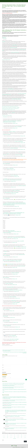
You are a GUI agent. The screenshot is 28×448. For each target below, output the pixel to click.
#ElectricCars (14, 203)
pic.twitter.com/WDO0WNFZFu (19, 141)
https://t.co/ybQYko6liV (8, 202)
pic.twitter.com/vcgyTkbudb (22, 185)
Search (25, 441)
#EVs (21, 203)
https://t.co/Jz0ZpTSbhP (6, 179)
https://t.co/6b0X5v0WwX (6, 163)
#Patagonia (10, 131)
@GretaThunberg (12, 212)
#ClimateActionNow (5, 203)
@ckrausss (13, 112)
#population (6, 244)
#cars (25, 203)
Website (3, 369)
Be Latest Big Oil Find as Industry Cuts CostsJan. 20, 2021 (8, 109)
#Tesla (23, 203)
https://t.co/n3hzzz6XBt (6, 320)
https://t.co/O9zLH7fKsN (11, 230)
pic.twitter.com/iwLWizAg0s (9, 283)
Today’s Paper (7, 115)
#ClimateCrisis (6, 212)
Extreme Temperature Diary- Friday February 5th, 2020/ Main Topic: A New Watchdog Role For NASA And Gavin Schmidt (14, 352)
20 (21, 436)
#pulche (8, 153)
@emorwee (6, 120)
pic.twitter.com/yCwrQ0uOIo (15, 272)
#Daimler (6, 204)
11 (14, 435)
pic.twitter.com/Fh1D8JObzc (14, 192)
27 (21, 437)
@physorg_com (24, 246)
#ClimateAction (5, 116)
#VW (3, 204)
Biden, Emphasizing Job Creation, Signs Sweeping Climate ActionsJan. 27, (10, 106)
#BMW (8, 204)
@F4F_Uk (4, 213)
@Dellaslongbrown (5, 121)
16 (7, 436)
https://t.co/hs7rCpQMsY (6, 260)
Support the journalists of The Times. (6, 59)
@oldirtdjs (13, 120)
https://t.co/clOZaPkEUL (6, 309)
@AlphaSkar (19, 120)
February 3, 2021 (13, 169)
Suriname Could (17, 108)
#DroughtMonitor (12, 260)
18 (14, 436)
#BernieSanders (14, 300)
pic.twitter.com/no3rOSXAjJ (7, 134)
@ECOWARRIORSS (18, 212)
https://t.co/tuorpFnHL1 (6, 277)
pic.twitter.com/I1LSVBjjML (19, 154)
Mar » (15, 438)
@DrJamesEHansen (8, 192)
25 (14, 437)
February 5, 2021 (22, 135)
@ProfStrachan (12, 213)
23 (7, 437)
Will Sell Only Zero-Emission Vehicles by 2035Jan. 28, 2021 (8, 108)
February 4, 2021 (15, 123)
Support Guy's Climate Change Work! (6, 373)
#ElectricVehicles (18, 203)
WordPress (25, 447)
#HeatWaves (23, 202)
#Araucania (4, 154)
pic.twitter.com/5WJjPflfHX (16, 302)
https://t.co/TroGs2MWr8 (18, 126)
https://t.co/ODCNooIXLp (14, 175)
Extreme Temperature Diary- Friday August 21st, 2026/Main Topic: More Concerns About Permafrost (13, 383)
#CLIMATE (5, 178)
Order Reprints (4, 115)
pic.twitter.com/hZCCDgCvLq (7, 232)
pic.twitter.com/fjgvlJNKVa (12, 296)
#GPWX (11, 179)
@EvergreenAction (11, 231)
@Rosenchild (9, 120)
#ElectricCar (10, 203)
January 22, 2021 (12, 317)
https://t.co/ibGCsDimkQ (16, 190)
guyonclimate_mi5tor (9, 8)
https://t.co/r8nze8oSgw (17, 213)
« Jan (13, 438)
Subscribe (10, 115)
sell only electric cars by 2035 (13, 47)
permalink (11, 345)
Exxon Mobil (3, 41)
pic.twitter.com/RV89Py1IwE (21, 237)
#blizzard (5, 251)
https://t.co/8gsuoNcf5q (10, 168)
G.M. (18, 107)
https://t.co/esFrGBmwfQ (6, 255)
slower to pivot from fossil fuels (15, 52)
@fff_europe (22, 212)
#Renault (10, 204)
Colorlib (20, 447)
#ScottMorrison (14, 202)
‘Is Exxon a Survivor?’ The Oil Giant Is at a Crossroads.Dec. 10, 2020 (10, 107)
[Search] (26, 379)
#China (9, 138)
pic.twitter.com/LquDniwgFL (15, 339)
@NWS (5, 253)
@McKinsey (9, 237)
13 (21, 435)
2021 (2, 107)
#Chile (19, 151)
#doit (10, 339)
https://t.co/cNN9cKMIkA (12, 335)
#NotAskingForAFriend (22, 254)
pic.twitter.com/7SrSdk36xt (12, 121)
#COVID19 (17, 329)
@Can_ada (16, 120)
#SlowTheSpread (5, 316)
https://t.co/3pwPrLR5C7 (7, 325)
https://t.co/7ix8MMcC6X (17, 246)
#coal (16, 202)
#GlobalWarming (14, 179)
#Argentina (13, 131)
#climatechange (19, 179)
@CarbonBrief (8, 213)
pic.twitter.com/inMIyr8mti (18, 260)
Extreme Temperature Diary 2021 (6, 345)
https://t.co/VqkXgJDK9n (6, 198)
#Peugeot (13, 204)
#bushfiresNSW (20, 202)
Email (3, 367)
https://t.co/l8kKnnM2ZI (14, 237)
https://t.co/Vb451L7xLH (17, 231)
